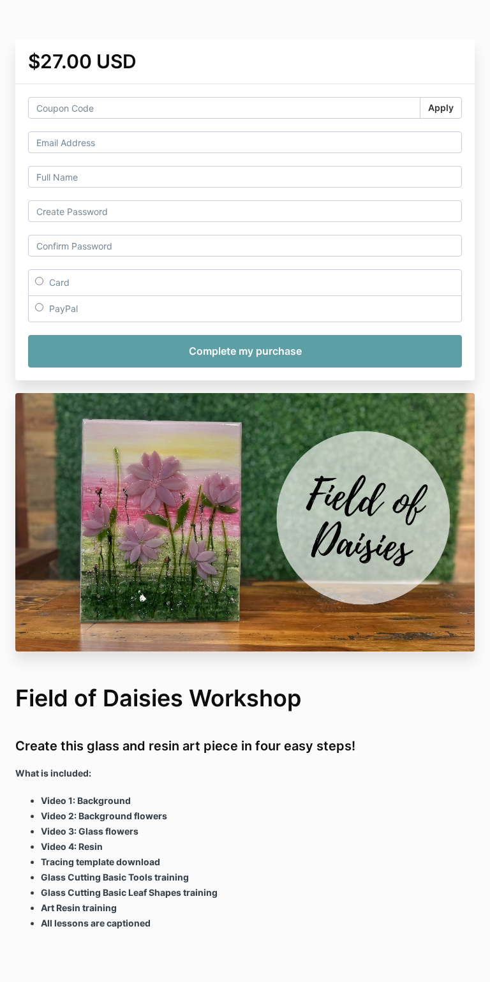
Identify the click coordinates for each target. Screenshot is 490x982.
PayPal (62, 308)
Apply (441, 107)
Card (58, 282)
